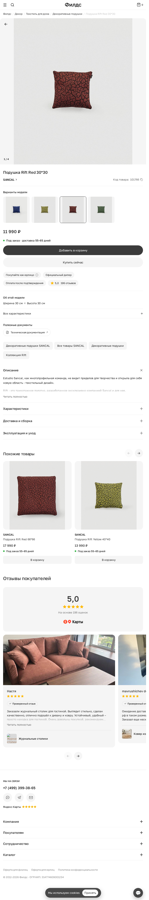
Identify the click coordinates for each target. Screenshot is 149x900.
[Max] (7, 797)
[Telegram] (19, 797)
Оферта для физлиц (15, 869)
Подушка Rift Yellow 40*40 (92, 539)
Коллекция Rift (16, 355)
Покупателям (13, 833)
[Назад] (6, 24)
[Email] (30, 797)
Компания (11, 822)
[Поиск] (12, 5)
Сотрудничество (16, 844)
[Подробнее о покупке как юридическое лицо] (36, 275)
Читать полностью (15, 396)
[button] (4, 91)
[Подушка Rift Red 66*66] (37, 495)
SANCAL (8, 179)
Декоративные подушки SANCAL (28, 345)
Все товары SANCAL (70, 345)
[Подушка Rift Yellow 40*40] (109, 495)
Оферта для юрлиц (43, 869)
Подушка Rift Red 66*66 (19, 539)
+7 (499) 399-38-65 (19, 788)
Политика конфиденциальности (78, 869)
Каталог (9, 855)
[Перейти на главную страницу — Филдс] (73, 5)
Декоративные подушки (108, 345)
